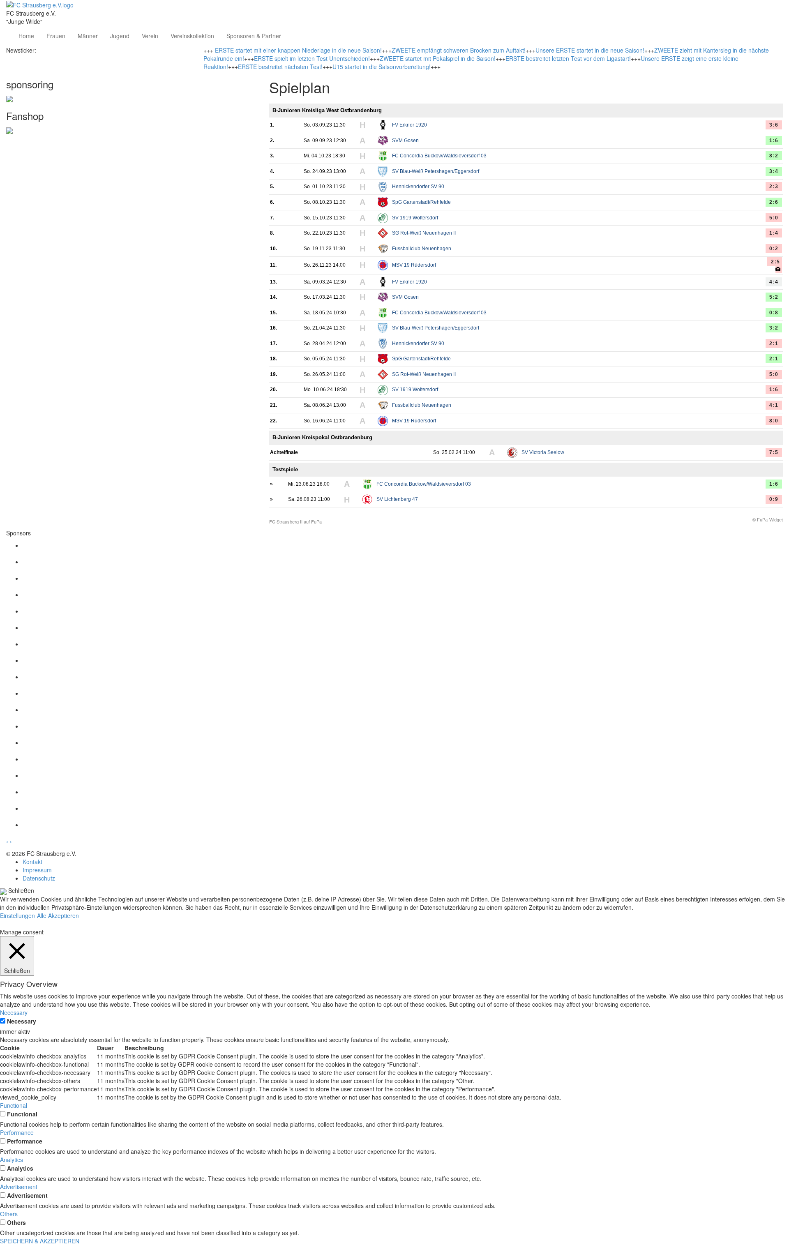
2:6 (773, 202)
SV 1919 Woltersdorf (415, 218)
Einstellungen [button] (17, 915)
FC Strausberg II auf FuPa (295, 522)
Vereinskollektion (192, 36)
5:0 (773, 218)
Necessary (21, 1021)
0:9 (773, 499)
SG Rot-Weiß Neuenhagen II (424, 233)
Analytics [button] (11, 1159)
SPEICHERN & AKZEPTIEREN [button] (39, 1241)
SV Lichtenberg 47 (397, 499)
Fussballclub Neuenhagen (421, 248)
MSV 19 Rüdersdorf (414, 265)
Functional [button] (13, 1105)
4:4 (773, 282)
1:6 (773, 140)
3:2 (773, 328)
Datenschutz (39, 878)
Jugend (119, 36)
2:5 (775, 262)
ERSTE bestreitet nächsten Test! (280, 66)
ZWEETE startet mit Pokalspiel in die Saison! (438, 58)
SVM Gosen (405, 140)
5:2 (773, 297)
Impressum (37, 870)
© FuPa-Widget (767, 519)
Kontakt (32, 862)
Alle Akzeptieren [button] (58, 915)
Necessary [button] (14, 1012)
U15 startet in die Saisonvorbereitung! (381, 66)
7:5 (773, 452)
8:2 (773, 156)
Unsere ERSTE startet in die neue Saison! (589, 50)
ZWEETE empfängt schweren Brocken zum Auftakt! (459, 50)
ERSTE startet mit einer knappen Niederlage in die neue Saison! (298, 50)
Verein (150, 36)
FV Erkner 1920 (409, 125)
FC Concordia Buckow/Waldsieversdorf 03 (439, 156)
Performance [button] (17, 1132)
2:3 (773, 186)
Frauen (55, 36)
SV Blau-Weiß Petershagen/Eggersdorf (435, 171)
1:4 (773, 233)
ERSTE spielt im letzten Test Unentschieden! (312, 58)
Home (26, 36)
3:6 (773, 125)
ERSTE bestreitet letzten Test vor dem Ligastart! (568, 58)
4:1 (773, 405)
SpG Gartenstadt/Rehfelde (421, 202)
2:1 (773, 343)
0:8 (773, 313)
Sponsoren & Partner (253, 36)
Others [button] (9, 1214)
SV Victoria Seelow (542, 452)
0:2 (773, 248)
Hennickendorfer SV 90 (418, 186)
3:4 (773, 171)
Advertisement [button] (18, 1187)
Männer (88, 36)
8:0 (773, 421)
